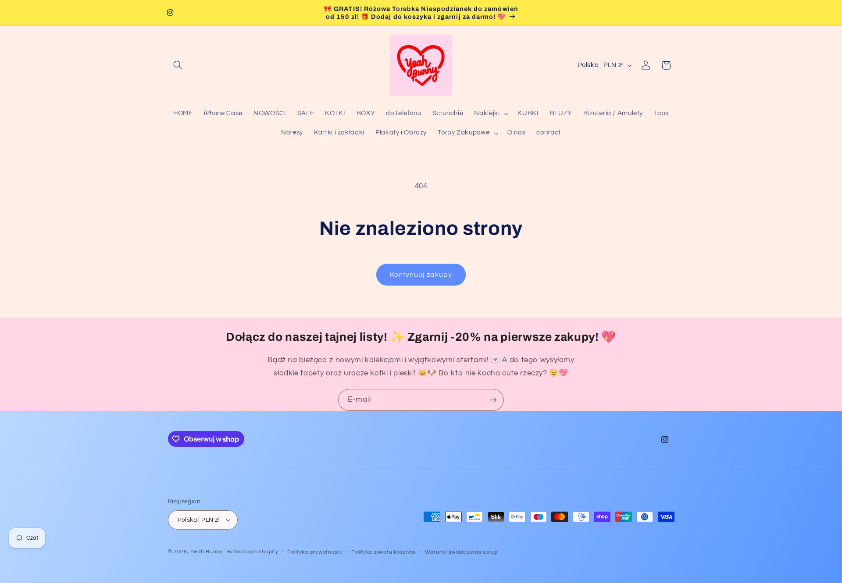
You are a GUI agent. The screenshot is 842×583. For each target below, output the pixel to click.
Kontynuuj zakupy (421, 274)
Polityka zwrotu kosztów (383, 552)
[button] (178, 65)
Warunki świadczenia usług (461, 552)
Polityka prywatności (315, 552)
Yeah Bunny (206, 551)
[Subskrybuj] (493, 399)
